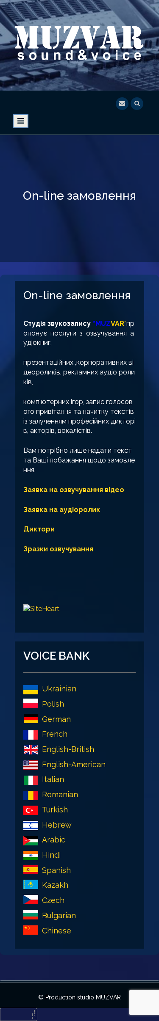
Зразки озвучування (58, 549)
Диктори (39, 529)
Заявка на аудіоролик (61, 510)
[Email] (122, 102)
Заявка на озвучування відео (73, 490)
